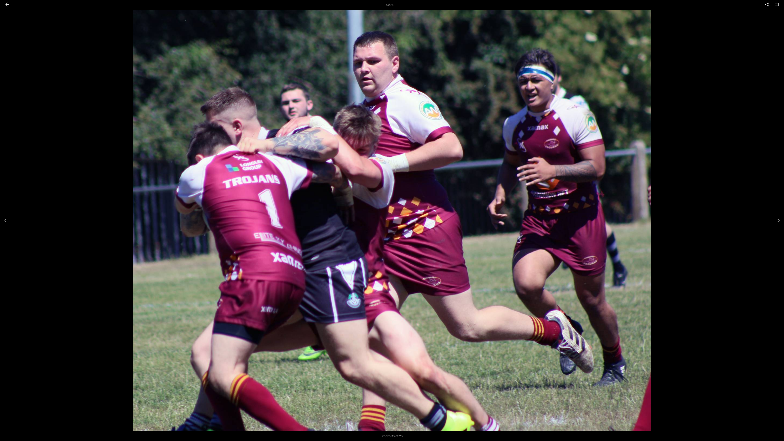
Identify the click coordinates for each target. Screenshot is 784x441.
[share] (766, 5)
